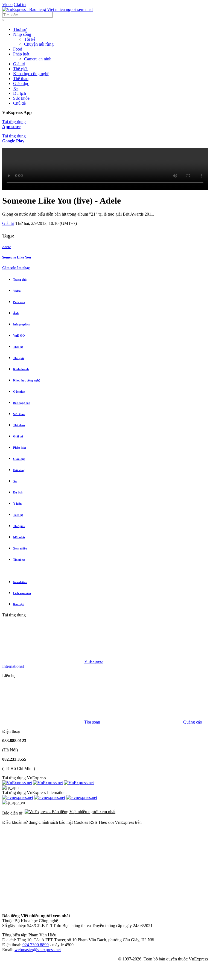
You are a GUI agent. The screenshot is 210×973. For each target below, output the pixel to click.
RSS (93, 822)
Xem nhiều (20, 548)
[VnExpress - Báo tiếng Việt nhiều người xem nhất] (47, 9)
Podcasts (19, 302)
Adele (6, 247)
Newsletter (20, 582)
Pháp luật (21, 54)
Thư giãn (19, 526)
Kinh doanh (21, 369)
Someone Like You (16, 257)
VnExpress (93, 661)
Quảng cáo (192, 722)
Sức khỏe (21, 98)
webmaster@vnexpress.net (37, 949)
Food (17, 49)
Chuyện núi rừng (39, 44)
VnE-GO (19, 335)
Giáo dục (21, 83)
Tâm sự (18, 514)
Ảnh (16, 313)
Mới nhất (19, 537)
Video (7, 4)
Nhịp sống (22, 34)
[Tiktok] (126, 906)
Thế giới (20, 68)
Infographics (21, 324)
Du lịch (19, 93)
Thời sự (20, 29)
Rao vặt (18, 604)
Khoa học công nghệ (31, 73)
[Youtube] (43, 906)
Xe (15, 88)
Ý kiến (17, 503)
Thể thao (20, 78)
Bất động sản (21, 402)
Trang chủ (20, 279)
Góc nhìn (19, 391)
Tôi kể (29, 39)
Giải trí (20, 4)
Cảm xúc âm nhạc (16, 268)
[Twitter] (126, 864)
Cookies (81, 822)
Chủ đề (19, 103)
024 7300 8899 (35, 944)
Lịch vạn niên (22, 593)
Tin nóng (19, 559)
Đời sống (19, 470)
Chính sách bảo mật (56, 822)
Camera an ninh (37, 59)
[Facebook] (43, 864)
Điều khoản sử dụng (19, 822)
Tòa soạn (92, 722)
